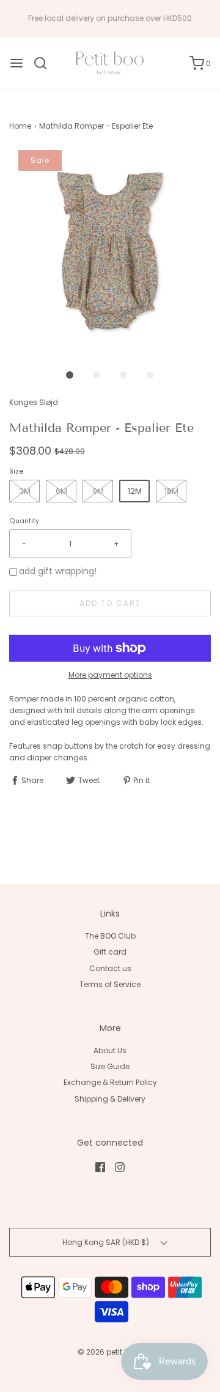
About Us (110, 1050)
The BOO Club (110, 936)
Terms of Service (110, 984)
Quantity (24, 521)
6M (61, 491)
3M (25, 491)
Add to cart (110, 603)
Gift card (110, 952)
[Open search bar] (45, 63)
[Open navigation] (16, 63)
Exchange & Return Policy (110, 1082)
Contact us (110, 968)
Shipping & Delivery (110, 1099)
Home (20, 126)
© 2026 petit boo (109, 1352)
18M (171, 491)
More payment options (110, 675)
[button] (110, 251)
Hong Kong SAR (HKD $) (106, 1242)
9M (98, 491)
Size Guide (110, 1066)
